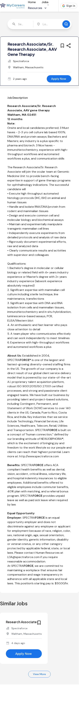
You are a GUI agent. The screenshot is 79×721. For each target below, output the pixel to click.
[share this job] (68, 45)
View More (39, 674)
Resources (35, 8)
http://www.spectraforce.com (39, 456)
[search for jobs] (66, 24)
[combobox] (20, 24)
